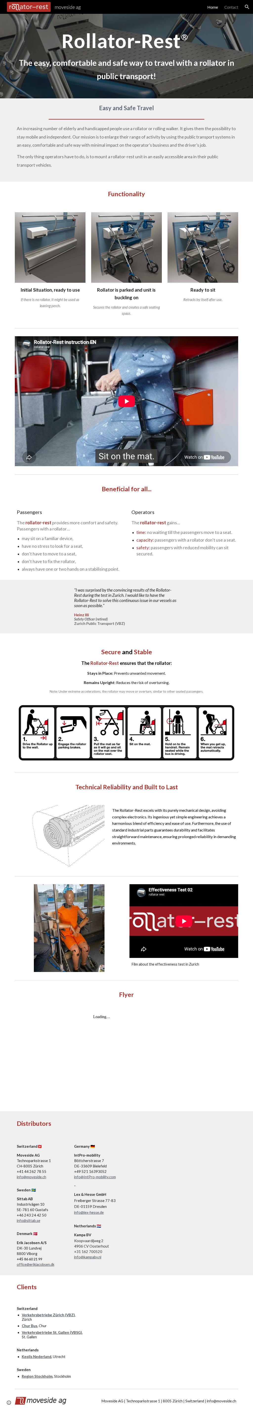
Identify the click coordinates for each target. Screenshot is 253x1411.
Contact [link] (231, 7)
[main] (126, 56)
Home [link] (212, 7)
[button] (247, 7)
